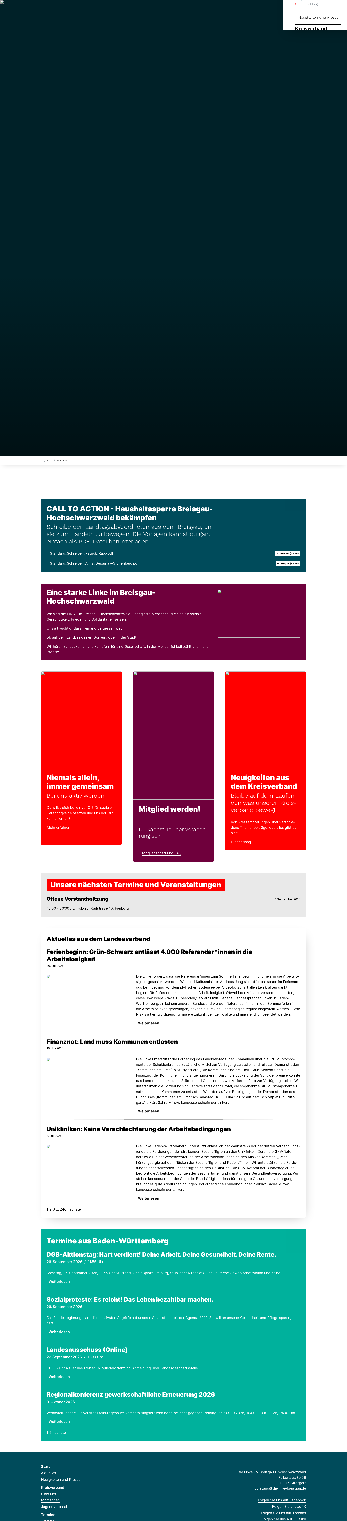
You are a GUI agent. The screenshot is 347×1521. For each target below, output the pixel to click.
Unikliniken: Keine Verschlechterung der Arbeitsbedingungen (139, 1129)
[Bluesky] (63, 8)
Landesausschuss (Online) (87, 1349)
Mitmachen (50, 1500)
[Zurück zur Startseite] (42, 460)
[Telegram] (83, 8)
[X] (50, 8)
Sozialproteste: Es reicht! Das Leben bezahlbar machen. (130, 1299)
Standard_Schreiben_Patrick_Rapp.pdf (81, 553)
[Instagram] (69, 8)
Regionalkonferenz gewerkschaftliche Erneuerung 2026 (131, 1394)
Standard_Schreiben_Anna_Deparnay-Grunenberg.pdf (94, 563)
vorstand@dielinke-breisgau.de (280, 1488)
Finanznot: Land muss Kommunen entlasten (112, 1041)
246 (63, 1209)
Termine (48, 1515)
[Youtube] (89, 8)
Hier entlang (241, 842)
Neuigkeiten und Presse (318, 17)
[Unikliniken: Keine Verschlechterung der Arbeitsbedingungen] (88, 1169)
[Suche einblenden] (327, 8)
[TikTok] (76, 8)
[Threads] (56, 8)
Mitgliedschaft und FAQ (161, 853)
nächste (74, 1209)
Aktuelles (48, 1473)
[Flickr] (96, 8)
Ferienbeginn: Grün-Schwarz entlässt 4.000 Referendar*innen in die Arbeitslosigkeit (149, 955)
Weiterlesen (58, 1111)
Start (49, 460)
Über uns (48, 1494)
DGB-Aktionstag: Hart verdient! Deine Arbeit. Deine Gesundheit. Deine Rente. (161, 1254)
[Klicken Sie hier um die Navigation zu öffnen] (338, 8)
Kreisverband (311, 29)
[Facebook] (43, 8)
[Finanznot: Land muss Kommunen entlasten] (88, 1082)
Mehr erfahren (58, 827)
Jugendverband (54, 1507)
